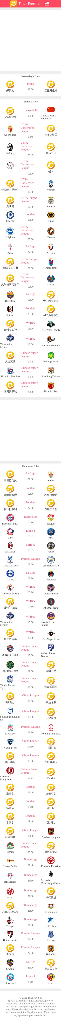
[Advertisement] (30, 40)
